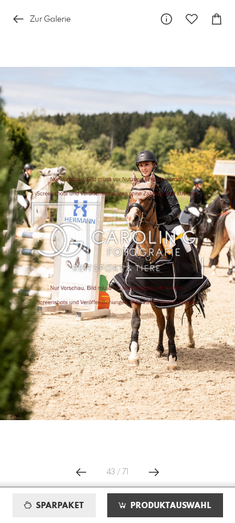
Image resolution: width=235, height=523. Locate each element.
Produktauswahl (170, 506)
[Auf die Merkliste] (191, 19)
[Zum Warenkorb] (217, 19)
